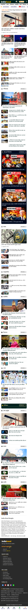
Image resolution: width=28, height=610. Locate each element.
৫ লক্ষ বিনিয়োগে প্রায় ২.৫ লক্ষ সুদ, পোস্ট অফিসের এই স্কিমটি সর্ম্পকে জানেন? (7, 44)
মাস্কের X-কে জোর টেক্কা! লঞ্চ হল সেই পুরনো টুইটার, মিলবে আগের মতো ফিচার (17, 431)
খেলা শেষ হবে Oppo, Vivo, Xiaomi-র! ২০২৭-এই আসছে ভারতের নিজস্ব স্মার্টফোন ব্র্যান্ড (17, 250)
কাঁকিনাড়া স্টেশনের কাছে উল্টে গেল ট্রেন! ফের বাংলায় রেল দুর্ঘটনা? (17, 131)
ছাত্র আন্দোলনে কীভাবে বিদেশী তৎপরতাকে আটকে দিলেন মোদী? (13, 169)
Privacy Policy (6, 574)
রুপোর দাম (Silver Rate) (5, 593)
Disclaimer (5, 572)
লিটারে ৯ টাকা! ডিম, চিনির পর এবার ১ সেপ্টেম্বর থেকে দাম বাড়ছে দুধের (17, 467)
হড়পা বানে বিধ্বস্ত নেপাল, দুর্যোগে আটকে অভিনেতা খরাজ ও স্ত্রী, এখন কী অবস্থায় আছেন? (18, 353)
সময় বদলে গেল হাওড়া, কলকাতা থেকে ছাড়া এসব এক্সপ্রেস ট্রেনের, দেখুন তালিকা (12, 106)
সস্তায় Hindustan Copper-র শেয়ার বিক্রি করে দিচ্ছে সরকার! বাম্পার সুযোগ (17, 477)
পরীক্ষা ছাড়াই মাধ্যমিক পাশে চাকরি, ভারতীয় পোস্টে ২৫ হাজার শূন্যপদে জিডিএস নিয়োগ (13, 499)
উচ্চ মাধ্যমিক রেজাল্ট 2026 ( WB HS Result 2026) (9, 598)
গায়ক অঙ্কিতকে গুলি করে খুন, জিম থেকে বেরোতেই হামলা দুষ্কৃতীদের (16, 363)
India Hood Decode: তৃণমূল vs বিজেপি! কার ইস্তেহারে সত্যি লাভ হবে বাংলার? (14, 204)
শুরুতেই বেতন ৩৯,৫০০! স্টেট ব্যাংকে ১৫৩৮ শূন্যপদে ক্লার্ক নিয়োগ (17, 507)
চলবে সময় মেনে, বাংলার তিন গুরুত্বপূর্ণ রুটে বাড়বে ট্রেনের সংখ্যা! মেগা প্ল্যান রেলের (16, 261)
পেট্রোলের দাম (25, 593)
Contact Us (5, 556)
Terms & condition (7, 560)
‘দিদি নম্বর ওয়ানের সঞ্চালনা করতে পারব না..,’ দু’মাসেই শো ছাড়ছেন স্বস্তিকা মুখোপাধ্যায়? (13, 349)
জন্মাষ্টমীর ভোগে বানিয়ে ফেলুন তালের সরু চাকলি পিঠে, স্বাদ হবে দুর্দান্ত (17, 73)
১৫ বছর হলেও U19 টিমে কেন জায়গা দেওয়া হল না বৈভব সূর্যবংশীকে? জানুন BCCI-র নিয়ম (17, 393)
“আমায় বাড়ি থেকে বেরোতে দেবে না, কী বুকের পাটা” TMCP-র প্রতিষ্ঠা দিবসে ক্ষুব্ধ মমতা (17, 322)
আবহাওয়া (14, 608)
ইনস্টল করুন (25, 608)
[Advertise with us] (16, 1)
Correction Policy (7, 577)
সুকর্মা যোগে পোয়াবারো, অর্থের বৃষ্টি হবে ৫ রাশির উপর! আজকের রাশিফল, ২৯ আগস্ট (20, 57)
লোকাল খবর (3, 608)
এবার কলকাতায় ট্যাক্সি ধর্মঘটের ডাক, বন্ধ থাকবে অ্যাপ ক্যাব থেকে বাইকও (17, 135)
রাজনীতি (16, 4)
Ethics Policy (6, 575)
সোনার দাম (22, 7)
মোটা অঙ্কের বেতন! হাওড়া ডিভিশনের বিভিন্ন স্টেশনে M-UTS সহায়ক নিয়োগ (16, 512)
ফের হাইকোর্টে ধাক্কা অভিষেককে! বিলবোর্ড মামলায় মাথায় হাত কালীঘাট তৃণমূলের (14, 314)
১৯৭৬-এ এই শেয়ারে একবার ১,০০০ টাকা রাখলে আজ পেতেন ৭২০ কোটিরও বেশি (17, 472)
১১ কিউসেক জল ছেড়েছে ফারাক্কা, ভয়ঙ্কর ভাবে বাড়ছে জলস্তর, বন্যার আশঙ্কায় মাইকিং (17, 140)
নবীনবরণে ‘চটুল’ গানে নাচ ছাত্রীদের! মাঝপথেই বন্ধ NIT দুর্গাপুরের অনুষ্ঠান (17, 358)
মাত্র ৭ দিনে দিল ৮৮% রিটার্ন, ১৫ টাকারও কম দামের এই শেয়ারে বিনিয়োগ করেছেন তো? (7, 57)
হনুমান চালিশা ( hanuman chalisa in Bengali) (9, 600)
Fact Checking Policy (7, 578)
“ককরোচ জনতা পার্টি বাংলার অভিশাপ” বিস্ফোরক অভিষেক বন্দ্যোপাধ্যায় (17, 327)
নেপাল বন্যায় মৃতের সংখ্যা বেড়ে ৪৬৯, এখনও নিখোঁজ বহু (17, 281)
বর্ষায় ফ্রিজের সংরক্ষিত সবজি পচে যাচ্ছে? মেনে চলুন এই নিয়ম (17, 67)
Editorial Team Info (7, 561)
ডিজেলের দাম (3, 595)
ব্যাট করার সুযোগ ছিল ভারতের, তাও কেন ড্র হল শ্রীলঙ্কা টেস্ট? (17, 83)
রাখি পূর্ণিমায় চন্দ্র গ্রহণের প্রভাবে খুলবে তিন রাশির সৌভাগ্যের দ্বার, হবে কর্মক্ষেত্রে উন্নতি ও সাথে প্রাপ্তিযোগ (20, 44)
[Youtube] (5, 585)
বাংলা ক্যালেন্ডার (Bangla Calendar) (16, 589)
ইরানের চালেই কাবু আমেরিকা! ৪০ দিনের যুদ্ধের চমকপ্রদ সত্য (12, 222)
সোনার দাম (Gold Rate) (19, 591)
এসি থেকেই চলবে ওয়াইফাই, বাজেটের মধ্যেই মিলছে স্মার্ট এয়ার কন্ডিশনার (13, 29)
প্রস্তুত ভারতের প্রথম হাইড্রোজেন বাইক (15, 435)
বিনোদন (24, 4)
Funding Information (8, 563)
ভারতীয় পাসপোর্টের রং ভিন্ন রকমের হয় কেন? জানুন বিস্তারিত (17, 62)
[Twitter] (8, 585)
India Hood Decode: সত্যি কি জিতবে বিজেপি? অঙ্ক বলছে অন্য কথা (13, 186)
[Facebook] (3, 585)
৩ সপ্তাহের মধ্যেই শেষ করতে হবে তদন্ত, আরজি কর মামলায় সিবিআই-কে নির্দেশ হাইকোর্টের (17, 145)
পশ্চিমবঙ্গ (12, 4)
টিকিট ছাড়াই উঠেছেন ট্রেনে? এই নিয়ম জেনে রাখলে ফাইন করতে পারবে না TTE (17, 255)
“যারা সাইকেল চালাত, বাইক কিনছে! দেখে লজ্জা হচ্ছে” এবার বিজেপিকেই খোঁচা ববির (17, 317)
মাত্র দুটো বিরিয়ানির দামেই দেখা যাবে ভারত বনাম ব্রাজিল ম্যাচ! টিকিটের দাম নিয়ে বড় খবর (17, 389)
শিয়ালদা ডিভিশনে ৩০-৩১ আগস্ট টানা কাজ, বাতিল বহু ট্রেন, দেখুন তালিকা (17, 115)
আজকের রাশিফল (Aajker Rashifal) (7, 591)
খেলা (21, 4)
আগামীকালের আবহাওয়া (15, 595)
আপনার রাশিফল (14, 7)
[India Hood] (6, 1)
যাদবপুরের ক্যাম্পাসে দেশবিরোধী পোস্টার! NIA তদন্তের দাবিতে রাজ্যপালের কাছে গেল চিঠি (17, 111)
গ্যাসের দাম (8, 595)
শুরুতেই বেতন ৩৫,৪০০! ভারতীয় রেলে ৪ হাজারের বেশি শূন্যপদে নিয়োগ (17, 503)
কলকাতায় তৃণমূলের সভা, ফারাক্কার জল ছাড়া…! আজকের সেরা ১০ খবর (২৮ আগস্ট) (17, 78)
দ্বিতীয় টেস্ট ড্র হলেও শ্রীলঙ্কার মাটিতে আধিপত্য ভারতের (17, 398)
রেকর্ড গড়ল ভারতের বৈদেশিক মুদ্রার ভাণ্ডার (11, 245)
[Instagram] (11, 585)
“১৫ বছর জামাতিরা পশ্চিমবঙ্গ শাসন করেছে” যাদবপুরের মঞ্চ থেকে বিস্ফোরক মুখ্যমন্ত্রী (16, 120)
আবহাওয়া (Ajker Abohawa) (16, 593)
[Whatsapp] (13, 585)
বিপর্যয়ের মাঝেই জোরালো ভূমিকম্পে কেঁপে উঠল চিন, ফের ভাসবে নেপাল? (17, 275)
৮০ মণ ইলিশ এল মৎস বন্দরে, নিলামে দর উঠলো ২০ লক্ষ (17, 286)
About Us (5, 549)
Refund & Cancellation (8, 565)
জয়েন (20, 608)
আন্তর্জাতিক (3, 4)
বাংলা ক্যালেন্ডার (6, 7)
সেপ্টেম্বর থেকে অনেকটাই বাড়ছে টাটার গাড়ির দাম (17, 440)
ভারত (8, 4)
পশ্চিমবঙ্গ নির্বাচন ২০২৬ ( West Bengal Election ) (10, 597)
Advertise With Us (7, 558)
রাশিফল (8, 608)
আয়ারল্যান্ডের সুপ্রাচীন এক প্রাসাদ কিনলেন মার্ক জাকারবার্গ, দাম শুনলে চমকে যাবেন (17, 291)
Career (6, 551)
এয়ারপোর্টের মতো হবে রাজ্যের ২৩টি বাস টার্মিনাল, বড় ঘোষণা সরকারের (17, 266)
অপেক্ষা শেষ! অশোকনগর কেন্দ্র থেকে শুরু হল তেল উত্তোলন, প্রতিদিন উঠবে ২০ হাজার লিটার (17, 125)
